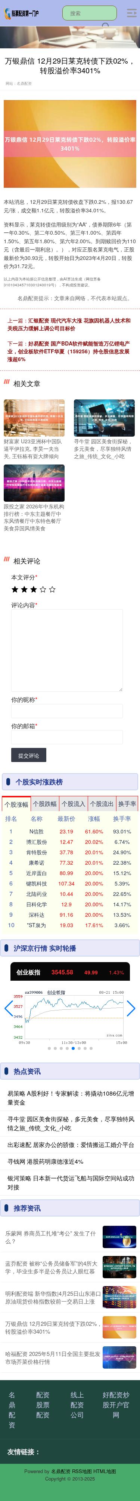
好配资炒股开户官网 (116, 1404)
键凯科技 (36, 883)
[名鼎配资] (21, 12)
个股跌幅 (45, 803)
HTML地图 (104, 1471)
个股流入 (73, 803)
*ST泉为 (36, 925)
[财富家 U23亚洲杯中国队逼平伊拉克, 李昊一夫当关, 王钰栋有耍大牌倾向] (34, 417)
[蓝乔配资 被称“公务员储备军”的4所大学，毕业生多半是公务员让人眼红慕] (119, 1267)
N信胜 (36, 831)
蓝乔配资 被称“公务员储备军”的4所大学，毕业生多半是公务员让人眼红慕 (51, 1267)
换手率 (127, 803)
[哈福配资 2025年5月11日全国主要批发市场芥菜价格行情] (119, 1357)
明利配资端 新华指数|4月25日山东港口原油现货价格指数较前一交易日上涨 (53, 1297)
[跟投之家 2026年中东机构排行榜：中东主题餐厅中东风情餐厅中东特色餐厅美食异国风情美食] (34, 482)
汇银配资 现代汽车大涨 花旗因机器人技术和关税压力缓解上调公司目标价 (69, 324)
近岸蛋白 (36, 873)
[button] (9, 1008)
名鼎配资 (12, 1409)
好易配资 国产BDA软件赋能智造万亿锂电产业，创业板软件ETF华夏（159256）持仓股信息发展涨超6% (68, 351)
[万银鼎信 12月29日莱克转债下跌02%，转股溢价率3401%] (119, 1327)
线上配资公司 (77, 1404)
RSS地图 (82, 1471)
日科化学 (36, 904)
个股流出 (102, 803)
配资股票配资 (43, 1404)
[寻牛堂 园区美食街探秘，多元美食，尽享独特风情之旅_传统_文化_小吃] (104, 417)
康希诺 (36, 862)
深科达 (36, 914)
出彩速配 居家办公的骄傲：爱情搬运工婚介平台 (70, 1144)
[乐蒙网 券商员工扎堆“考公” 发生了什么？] (119, 1237)
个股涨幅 (16, 804)
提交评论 (28, 755)
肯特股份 (36, 852)
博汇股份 (36, 841)
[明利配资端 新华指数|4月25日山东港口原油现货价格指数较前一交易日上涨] (119, 1297)
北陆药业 (36, 893)
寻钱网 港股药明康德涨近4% (45, 1161)
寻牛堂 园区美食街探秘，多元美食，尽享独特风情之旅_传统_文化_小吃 (70, 1123)
